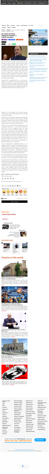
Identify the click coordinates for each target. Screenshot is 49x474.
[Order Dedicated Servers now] (38, 45)
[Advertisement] (32, 14)
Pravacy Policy (17, 449)
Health (9, 3)
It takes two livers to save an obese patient (38, 57)
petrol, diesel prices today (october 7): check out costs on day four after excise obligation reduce (14, 226)
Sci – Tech (31, 25)
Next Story (22, 230)
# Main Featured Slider (9, 214)
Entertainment (24, 25)
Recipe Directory (42, 3)
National (4, 25)
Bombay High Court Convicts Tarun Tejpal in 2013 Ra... (36, 2)
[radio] (2, 178)
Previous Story (8, 223)
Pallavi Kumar (20, 39)
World (8, 25)
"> (16, 44)
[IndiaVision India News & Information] (8, 8)
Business (13, 25)
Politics (9, 27)
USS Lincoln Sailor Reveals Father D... (25, 250)
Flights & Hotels (20, 3)
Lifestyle (4, 27)
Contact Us (32, 449)
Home (3, 29)
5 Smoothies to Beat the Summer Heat (37, 56)
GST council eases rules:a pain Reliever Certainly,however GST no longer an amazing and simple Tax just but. (14, 234)
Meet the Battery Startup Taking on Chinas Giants (14, 378)
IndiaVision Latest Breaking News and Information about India (23, 450)
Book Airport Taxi (28, 3)
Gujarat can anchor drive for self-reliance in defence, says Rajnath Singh (12, 278)
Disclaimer (22, 449)
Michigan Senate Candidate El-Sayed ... (15, 250)
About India (4, 3)
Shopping (14, 3)
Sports (18, 25)
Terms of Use (27, 449)
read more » (12, 384)
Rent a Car (35, 3)
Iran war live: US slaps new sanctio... (6, 250)
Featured (14, 27)
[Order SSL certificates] (24, 442)
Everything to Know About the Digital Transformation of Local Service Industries (12, 304)
